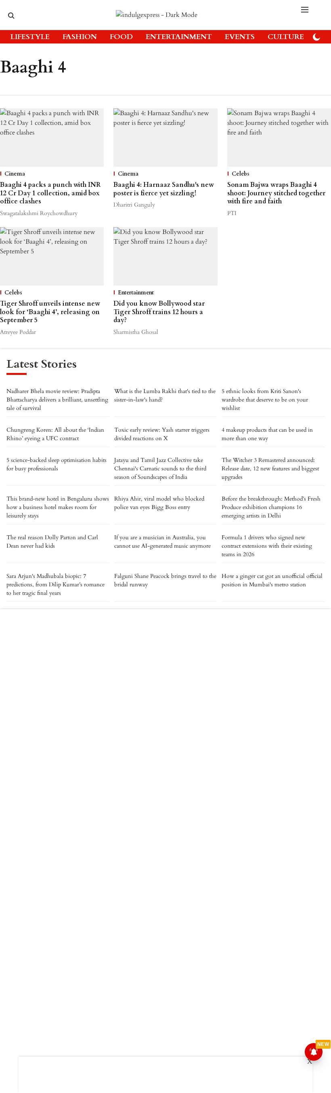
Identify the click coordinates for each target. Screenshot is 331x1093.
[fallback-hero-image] (52, 137)
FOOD (121, 37)
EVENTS (240, 37)
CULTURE (286, 37)
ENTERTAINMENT (179, 37)
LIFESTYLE (30, 37)
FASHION (80, 37)
